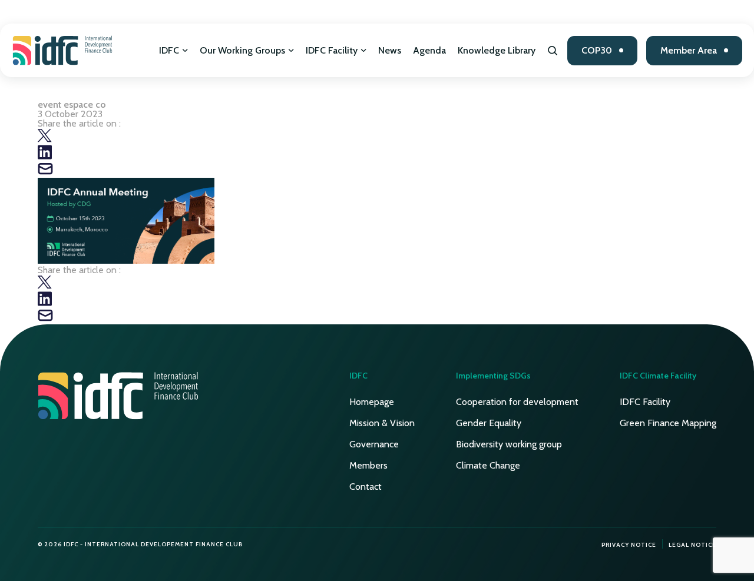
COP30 (596, 50)
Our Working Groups (242, 50)
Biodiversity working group (509, 444)
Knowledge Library (496, 50)
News (389, 50)
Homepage (371, 401)
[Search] (553, 51)
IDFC (169, 50)
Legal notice (692, 545)
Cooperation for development (517, 401)
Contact (365, 486)
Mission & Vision (382, 423)
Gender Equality (488, 423)
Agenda (429, 50)
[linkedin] (45, 156)
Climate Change (488, 465)
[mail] (45, 172)
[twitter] (45, 139)
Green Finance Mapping (668, 423)
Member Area (688, 50)
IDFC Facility (332, 50)
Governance (374, 444)
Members (368, 465)
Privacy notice (628, 545)
